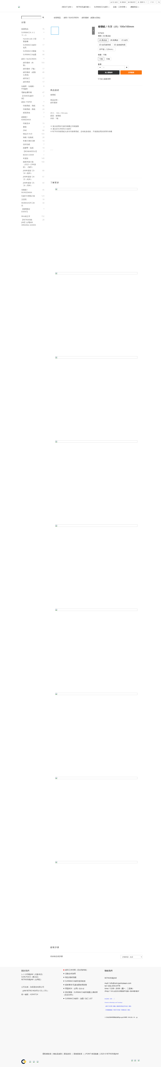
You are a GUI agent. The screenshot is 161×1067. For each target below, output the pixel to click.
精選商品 (24, 29)
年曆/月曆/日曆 (29, 141)
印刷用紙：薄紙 (29, 105)
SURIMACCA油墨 (29, 54)
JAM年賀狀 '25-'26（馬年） (29, 184)
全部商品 (57, 17)
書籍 (25, 127)
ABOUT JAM (67, 7)
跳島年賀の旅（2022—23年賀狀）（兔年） (29, 164)
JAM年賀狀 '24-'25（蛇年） (29, 177)
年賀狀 (25, 158)
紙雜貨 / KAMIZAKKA (26, 118)
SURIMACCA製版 (29, 51)
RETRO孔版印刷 (82, 7)
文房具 (24, 199)
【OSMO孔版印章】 (27, 97)
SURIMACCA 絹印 (101, 7)
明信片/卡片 (27, 134)
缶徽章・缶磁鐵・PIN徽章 (28, 87)
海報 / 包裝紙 (28, 137)
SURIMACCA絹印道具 (29, 46)
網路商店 (134, 7)
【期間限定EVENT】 (25, 210)
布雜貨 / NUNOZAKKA (26, 191)
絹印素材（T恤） (29, 69)
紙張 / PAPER (26, 102)
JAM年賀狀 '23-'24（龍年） (29, 171)
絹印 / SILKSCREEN (28, 59)
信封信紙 (26, 144)
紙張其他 (26, 112)
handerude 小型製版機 (29, 40)
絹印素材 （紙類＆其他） (29, 73)
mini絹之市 (25, 216)
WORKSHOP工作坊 (28, 204)
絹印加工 (26, 78)
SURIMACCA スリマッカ (28, 33)
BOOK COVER (28, 155)
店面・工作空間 (119, 7)
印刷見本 (26, 123)
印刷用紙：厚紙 (29, 109)
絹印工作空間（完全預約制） (76, 970)
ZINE (25, 130)
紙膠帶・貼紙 (28, 148)
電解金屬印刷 (26, 92)
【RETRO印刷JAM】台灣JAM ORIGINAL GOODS (28, 222)
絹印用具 (26, 82)
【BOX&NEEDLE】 (30, 151)
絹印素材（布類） (28, 63)
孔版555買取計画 (28, 196)
